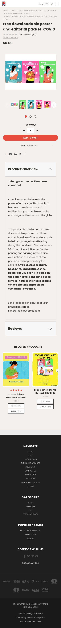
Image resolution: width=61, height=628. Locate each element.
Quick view (16, 405)
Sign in (24, 482)
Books (31, 451)
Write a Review (10, 37)
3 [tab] (35, 116)
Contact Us (30, 471)
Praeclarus (30, 534)
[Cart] (51, 3)
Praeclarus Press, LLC (30, 530)
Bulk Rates (30, 467)
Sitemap (30, 486)
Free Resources (30, 514)
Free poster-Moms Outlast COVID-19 (45, 391)
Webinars (30, 506)
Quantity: (30, 124)
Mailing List (30, 474)
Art (30, 455)
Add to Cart (16, 411)
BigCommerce (35, 613)
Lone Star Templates (36, 617)
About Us (30, 478)
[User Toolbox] (43, 3)
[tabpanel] (14, 104)
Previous (7, 105)
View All (30, 538)
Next (54, 105)
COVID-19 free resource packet (16, 396)
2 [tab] (30, 116)
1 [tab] (26, 116)
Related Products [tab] (28, 347)
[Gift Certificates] (47, 3)
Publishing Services (30, 463)
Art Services (30, 459)
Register (36, 482)
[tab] (30, 169)
